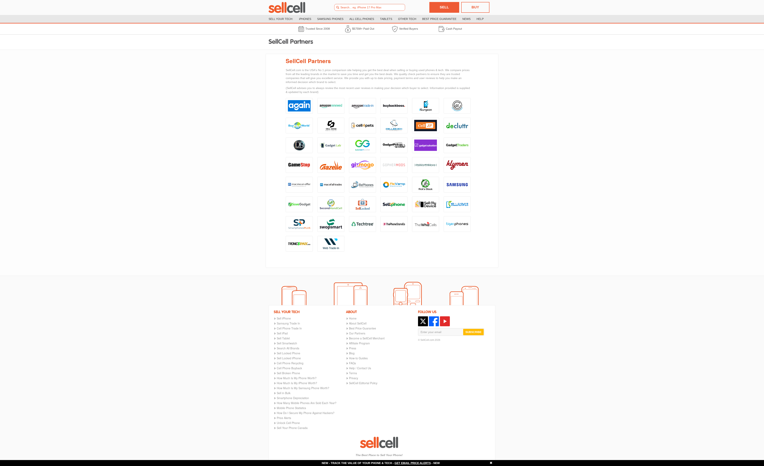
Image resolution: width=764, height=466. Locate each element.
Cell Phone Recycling (290, 363)
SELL (444, 7)
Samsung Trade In (288, 323)
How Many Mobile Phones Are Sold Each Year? (306, 403)
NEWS (466, 19)
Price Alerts (284, 417)
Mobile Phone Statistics (291, 407)
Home (353, 318)
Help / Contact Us (360, 368)
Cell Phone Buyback (289, 368)
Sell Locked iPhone (289, 358)
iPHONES (305, 19)
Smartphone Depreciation (293, 398)
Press (352, 348)
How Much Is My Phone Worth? (297, 378)
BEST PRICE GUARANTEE (439, 19)
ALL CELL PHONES (361, 19)
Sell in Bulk (283, 393)
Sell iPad (282, 333)
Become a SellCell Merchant (367, 338)
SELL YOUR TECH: (281, 19)
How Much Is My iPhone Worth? (297, 383)
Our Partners (357, 333)
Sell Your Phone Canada (292, 427)
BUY (475, 7)
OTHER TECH (407, 19)
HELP (480, 19)
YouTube (445, 321)
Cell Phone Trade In (289, 328)
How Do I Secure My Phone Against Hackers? (305, 412)
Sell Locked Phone (288, 353)
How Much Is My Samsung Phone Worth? (303, 388)
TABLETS (386, 19)
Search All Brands (288, 348)
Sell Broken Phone (288, 373)
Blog (352, 353)
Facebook (434, 321)
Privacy (353, 378)
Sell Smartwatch (287, 343)
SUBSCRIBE (473, 332)
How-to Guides (358, 358)
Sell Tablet (283, 338)
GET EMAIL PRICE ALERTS (413, 463)
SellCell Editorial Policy (363, 383)
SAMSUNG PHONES (330, 19)
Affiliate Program (359, 343)
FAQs (352, 363)
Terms (353, 373)
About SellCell (357, 323)
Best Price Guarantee (362, 328)
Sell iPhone (284, 318)
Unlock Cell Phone (288, 422)
